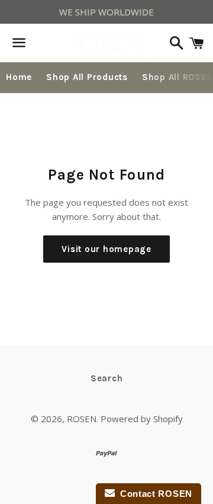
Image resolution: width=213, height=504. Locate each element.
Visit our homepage (106, 249)
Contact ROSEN (154, 494)
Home (19, 77)
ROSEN (81, 419)
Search (107, 378)
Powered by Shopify (142, 419)
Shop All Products (87, 77)
